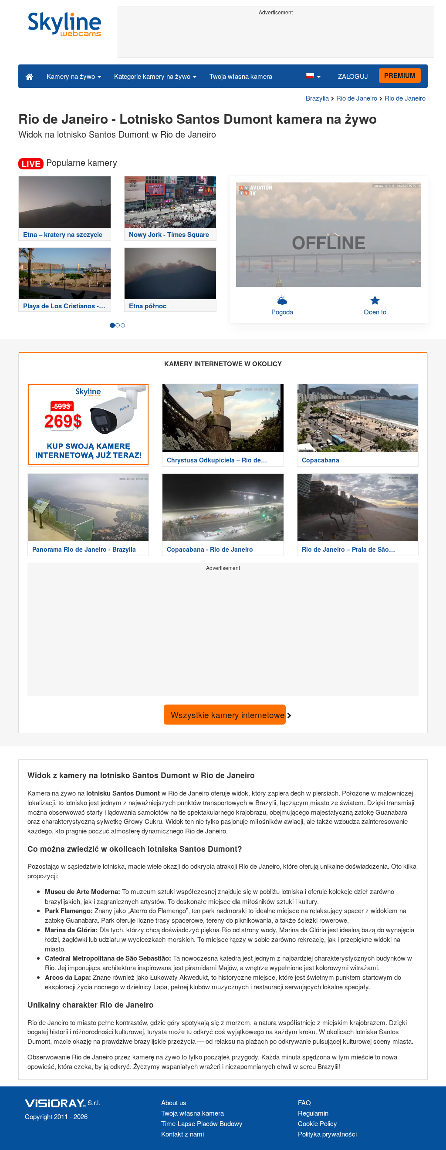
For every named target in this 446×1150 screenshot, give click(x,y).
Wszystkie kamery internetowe (228, 714)
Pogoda (282, 311)
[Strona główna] (29, 76)
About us (173, 1102)
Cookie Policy (317, 1123)
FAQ (304, 1102)
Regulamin (313, 1112)
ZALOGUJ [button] (353, 76)
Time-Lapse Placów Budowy (202, 1123)
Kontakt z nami (182, 1133)
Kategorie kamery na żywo (153, 76)
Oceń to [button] (375, 311)
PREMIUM (400, 75)
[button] (313, 76)
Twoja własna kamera (240, 76)
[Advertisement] (276, 37)
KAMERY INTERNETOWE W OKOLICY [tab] (223, 363)
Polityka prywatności (327, 1133)
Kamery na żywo (72, 76)
